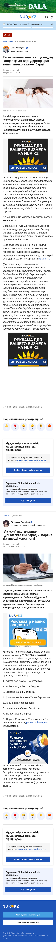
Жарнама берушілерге (27, 922)
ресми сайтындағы (37, 722)
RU (46, 17)
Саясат (6, 516)
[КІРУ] (52, 17)
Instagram (30, 500)
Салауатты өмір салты (26, 41)
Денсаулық (8, 41)
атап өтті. (44, 258)
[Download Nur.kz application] (28, 6)
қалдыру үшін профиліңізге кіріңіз (31, 460)
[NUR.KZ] (28, 17)
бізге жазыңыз (35, 407)
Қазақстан (17, 516)
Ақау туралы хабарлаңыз (28, 915)
